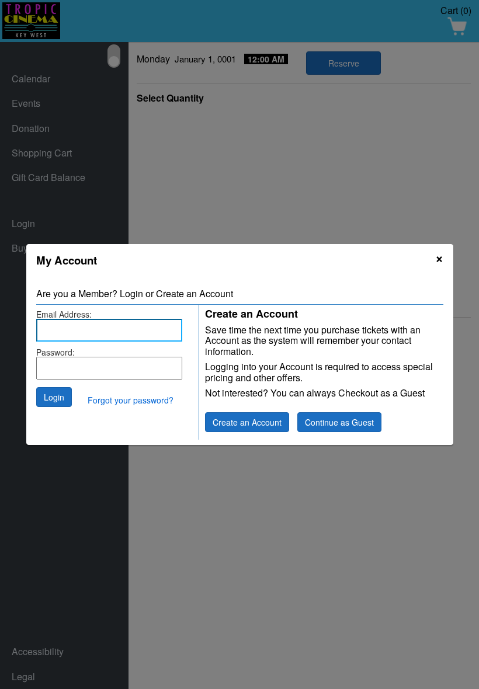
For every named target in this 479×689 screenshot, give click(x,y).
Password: (55, 352)
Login (54, 397)
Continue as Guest (339, 422)
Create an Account (247, 422)
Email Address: (64, 314)
